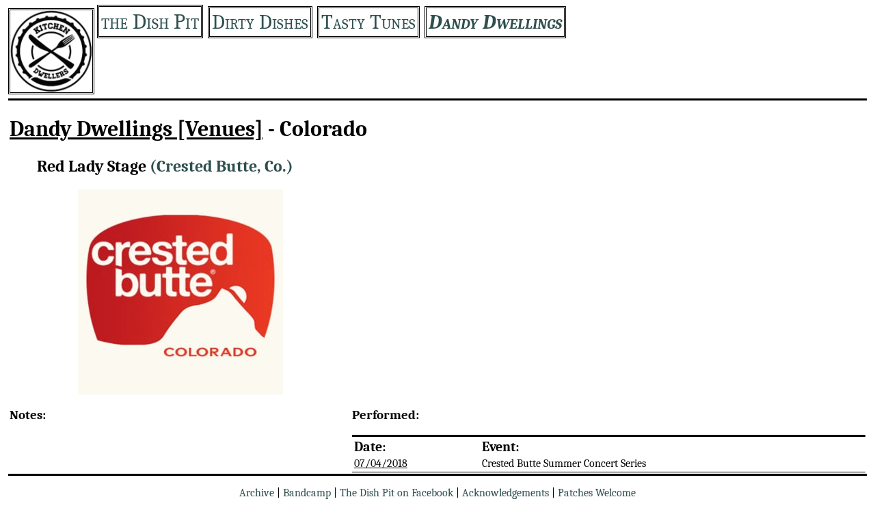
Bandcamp (307, 493)
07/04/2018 (380, 463)
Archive (256, 493)
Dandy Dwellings (495, 22)
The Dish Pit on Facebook (396, 493)
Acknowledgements (505, 493)
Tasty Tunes (368, 22)
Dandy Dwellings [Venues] (136, 129)
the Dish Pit (150, 21)
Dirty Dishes (260, 22)
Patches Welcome (597, 493)
